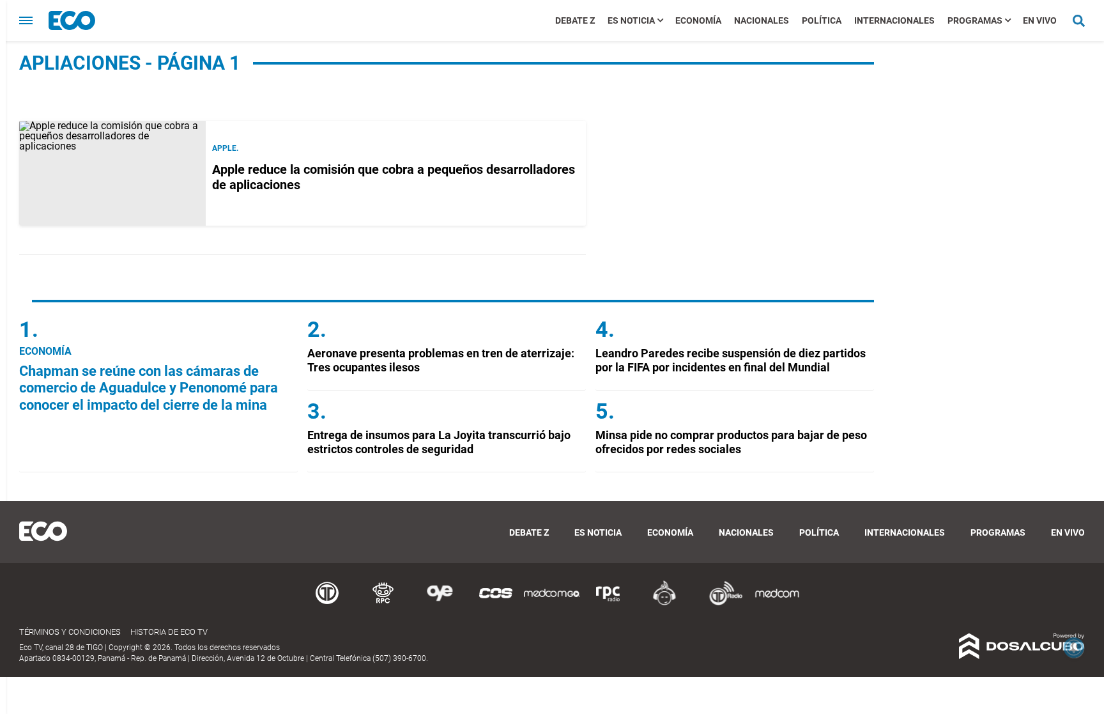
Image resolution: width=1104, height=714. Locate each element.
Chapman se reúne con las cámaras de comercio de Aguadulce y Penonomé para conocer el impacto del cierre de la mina (148, 388)
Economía (698, 20)
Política (821, 20)
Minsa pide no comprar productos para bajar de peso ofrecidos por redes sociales (731, 442)
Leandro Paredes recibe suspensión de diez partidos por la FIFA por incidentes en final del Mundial (730, 360)
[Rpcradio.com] (608, 603)
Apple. (225, 148)
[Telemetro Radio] (721, 603)
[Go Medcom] (552, 603)
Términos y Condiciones (70, 632)
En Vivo (1040, 20)
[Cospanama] (496, 603)
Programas (974, 20)
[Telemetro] (327, 603)
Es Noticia (631, 20)
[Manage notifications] (1074, 647)
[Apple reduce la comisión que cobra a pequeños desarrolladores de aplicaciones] (112, 173)
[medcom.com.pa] (777, 603)
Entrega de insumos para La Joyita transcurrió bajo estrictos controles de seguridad (439, 442)
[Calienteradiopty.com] (664, 603)
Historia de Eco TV (169, 632)
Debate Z (575, 20)
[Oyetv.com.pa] (439, 603)
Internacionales (894, 20)
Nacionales (761, 20)
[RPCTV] (383, 603)
